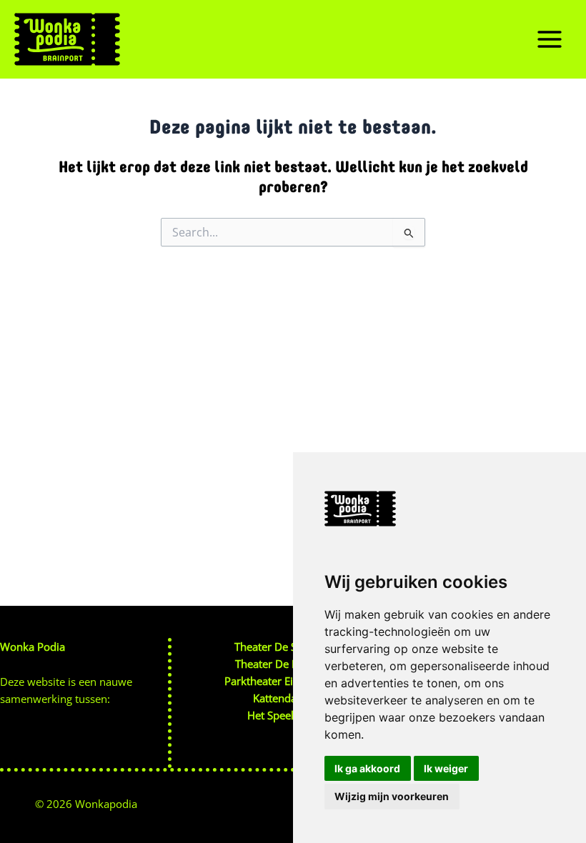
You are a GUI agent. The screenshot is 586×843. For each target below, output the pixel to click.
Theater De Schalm (280, 646)
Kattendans (280, 698)
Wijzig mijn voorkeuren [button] (391, 796)
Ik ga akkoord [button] (367, 768)
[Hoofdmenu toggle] (549, 39)
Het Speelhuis (280, 715)
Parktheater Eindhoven (280, 681)
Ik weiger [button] (446, 768)
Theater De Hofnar (280, 664)
